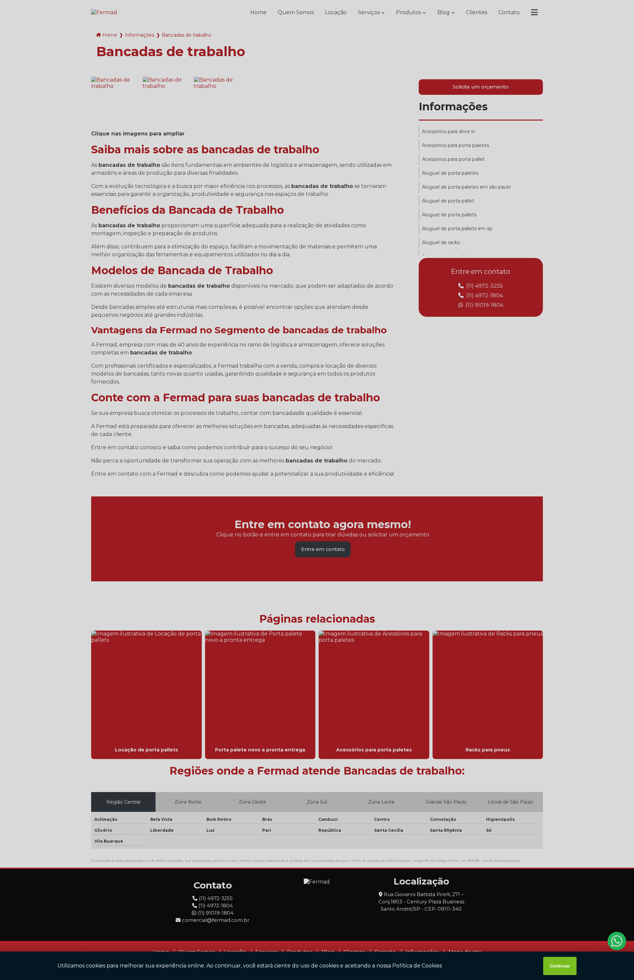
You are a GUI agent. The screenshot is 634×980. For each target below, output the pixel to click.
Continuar (560, 965)
